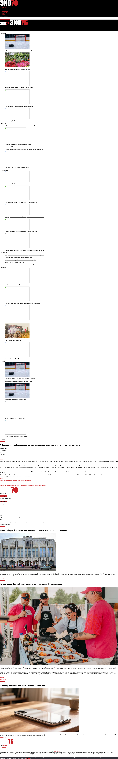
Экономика (5, 11)
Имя (1, 515)
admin (1, 459)
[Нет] (30, 758)
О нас (3, 14)
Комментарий (3, 513)
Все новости (4, 745)
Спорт (3, 13)
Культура (4, 12)
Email (1, 517)
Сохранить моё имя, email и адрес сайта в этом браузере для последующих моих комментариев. (23, 522)
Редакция (4, 747)
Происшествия (5, 9)
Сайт (1, 519)
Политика (4, 8)
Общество (4, 7)
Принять (28, 758)
